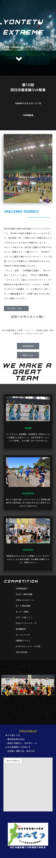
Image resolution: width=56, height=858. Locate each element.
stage (28, 428)
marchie (28, 549)
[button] (6, 693)
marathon (28, 493)
